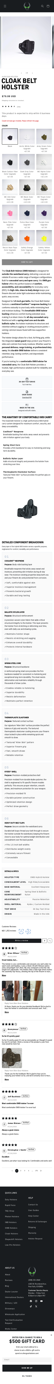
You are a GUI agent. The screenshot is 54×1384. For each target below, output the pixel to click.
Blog (7, 1286)
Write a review (21, 941)
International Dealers (14, 1297)
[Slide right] (32, 73)
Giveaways (10, 1309)
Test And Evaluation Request (14, 1321)
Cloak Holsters (11, 1234)
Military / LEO (11, 1303)
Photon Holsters (12, 1217)
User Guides (33, 1210)
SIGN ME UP (27, 1368)
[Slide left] (21, 73)
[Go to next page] (41, 1170)
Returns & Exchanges (37, 1222)
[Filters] (44, 941)
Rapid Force (10, 1205)
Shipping (5, 100)
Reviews (8, 1280)
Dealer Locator (11, 1292)
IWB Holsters (10, 1222)
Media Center (11, 1329)
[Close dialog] (51, 1335)
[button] (5, 6)
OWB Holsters (11, 1228)
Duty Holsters (11, 1200)
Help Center (33, 1216)
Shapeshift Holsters (13, 1239)
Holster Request (35, 1239)
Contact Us (33, 1205)
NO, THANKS (27, 1376)
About (7, 1275)
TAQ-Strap (9, 1211)
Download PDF (27, 397)
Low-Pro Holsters (12, 1245)
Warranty (32, 1233)
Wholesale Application (15, 1315)
